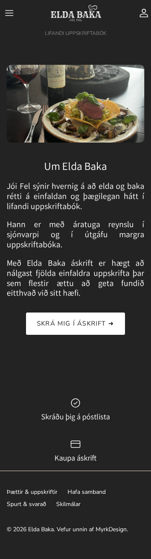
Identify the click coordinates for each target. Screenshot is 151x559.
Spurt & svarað (26, 504)
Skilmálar (68, 504)
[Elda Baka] (75, 13)
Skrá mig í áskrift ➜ (75, 323)
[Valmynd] (9, 13)
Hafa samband (87, 492)
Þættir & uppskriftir (32, 492)
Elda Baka (41, 529)
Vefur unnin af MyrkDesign (92, 529)
